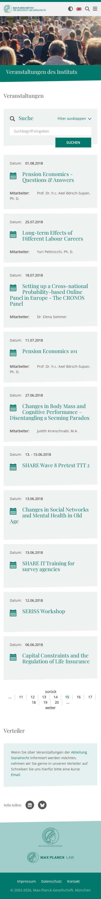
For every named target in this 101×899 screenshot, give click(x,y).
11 (21, 697)
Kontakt (73, 881)
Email (15, 774)
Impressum (26, 881)
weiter (50, 707)
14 (56, 697)
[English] (78, 9)
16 (79, 697)
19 (45, 702)
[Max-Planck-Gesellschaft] (50, 837)
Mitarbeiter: (19, 193)
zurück (50, 691)
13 (44, 697)
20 (57, 702)
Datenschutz (51, 881)
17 (90, 697)
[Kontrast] (70, 9)
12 (33, 697)
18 (34, 702)
